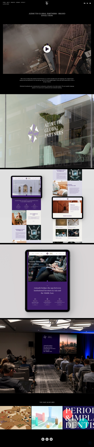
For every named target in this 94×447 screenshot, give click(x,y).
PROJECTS (13, 2)
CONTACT (23, 2)
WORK (4, 2)
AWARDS (18, 2)
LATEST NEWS (6, 4)
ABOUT (8, 2)
